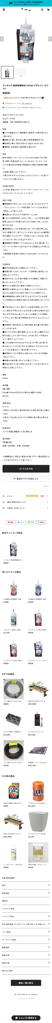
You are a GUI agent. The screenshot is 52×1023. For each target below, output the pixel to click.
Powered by (23, 998)
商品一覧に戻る (26, 983)
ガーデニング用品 (9, 940)
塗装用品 (5, 893)
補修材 (5, 901)
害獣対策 (5, 955)
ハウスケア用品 (8, 909)
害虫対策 (5, 963)
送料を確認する (26, 103)
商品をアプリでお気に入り (27, 479)
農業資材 (5, 947)
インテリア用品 (8, 916)
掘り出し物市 (7, 971)
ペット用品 (6, 932)
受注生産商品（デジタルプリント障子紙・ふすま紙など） (24, 924)
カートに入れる (26, 468)
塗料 (4, 885)
